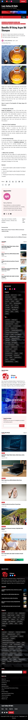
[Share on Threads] (6, 185)
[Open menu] (2, 17)
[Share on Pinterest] (19, 181)
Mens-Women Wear (16, 23)
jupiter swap (7, 342)
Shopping (7, 311)
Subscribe (11, 712)
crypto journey (5, 636)
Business (3, 615)
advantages (7, 319)
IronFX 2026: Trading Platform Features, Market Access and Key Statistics (10, 247)
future (6, 336)
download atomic (14, 328)
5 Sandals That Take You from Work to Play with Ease (10, 262)
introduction (14, 340)
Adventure (3, 267)
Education (3, 252)
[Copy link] (9, 185)
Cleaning (16, 299)
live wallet (7, 351)
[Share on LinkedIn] (13, 181)
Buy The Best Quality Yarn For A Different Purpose (15, 237)
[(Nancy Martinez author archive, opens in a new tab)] (3, 41)
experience (7, 330)
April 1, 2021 (15, 40)
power (21, 353)
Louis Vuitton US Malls (10, 6)
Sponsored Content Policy (8, 693)
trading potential (17, 357)
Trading (16, 311)
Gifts (19, 22)
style (6, 357)
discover (7, 328)
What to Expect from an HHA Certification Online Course (10, 254)
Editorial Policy (5, 686)
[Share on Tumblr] (3, 185)
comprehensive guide (11, 634)
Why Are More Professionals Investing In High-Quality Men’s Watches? (10, 269)
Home (3, 689)
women (16, 361)
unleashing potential (9, 361)
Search (22, 425)
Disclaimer (4, 684)
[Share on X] (10, 181)
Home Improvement (5, 23)
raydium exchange (8, 355)
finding (12, 334)
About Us (4, 679)
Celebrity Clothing (10, 22)
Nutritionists (7, 309)
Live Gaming (7, 307)
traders (10, 357)
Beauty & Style (4, 22)
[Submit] (24, 672)
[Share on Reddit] (22, 181)
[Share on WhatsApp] (16, 181)
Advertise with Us (6, 680)
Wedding (3, 222)
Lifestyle (12, 220)
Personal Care (23, 23)
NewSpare (22, 716)
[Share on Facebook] (6, 181)
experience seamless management (11, 332)
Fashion (15, 22)
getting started (13, 336)
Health (10, 303)
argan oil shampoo (8, 218)
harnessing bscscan (15, 338)
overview (16, 353)
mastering (13, 351)
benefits (14, 218)
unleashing (12, 359)
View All (24, 241)
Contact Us (4, 682)
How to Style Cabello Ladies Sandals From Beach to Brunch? (10, 276)
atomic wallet (14, 319)
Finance (3, 244)
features (7, 334)
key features (14, 342)
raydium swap (16, 355)
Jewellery (10, 23)
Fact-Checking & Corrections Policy (10, 688)
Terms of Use (5, 697)
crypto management (13, 636)
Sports (12, 311)
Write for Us (4, 698)
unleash (6, 359)
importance (7, 340)
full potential (18, 334)
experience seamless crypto (16, 330)
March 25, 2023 (23, 220)
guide (19, 336)
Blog (16, 613)
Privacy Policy (5, 691)
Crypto (21, 299)
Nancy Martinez (8, 40)
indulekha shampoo (6, 220)
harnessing (7, 338)
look (16, 220)
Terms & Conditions (6, 695)
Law (12, 305)
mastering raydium (8, 353)
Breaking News (22, 613)
